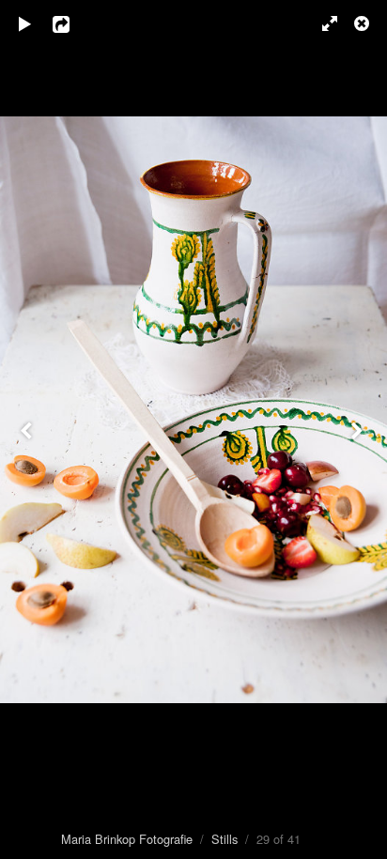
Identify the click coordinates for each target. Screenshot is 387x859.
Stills (224, 839)
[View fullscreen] (321, 23)
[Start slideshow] (25, 23)
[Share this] (74, 23)
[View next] (359, 429)
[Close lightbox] (363, 23)
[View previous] (28, 429)
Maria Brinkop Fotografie (127, 839)
